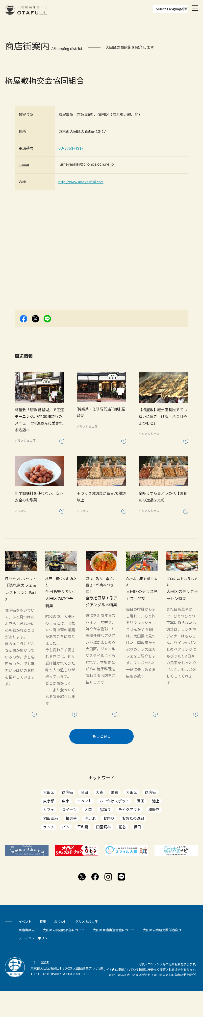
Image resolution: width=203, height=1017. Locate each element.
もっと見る (101, 736)
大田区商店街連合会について (114, 930)
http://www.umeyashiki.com (80, 182)
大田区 (48, 792)
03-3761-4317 (71, 148)
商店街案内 (27, 930)
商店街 (67, 792)
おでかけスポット (114, 801)
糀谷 (122, 827)
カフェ (48, 809)
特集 (43, 922)
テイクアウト (129, 809)
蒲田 (84, 792)
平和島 (82, 827)
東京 (65, 801)
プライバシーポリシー (35, 938)
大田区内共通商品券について (64, 930)
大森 (99, 792)
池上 (155, 801)
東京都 (48, 801)
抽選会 (71, 818)
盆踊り (105, 809)
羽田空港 (50, 818)
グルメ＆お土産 (86, 922)
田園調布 (103, 827)
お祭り (108, 818)
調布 (114, 792)
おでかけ (60, 922)
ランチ (48, 827)
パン (66, 827)
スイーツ (69, 809)
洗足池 (90, 818)
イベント (84, 801)
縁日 (137, 827)
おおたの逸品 (133, 818)
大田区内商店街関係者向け (162, 930)
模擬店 (153, 809)
